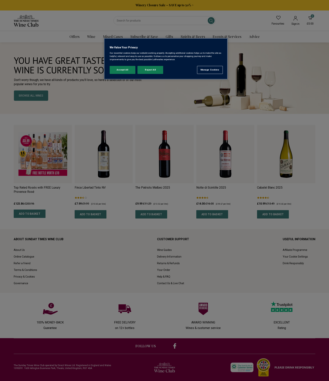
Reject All (150, 69)
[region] (166, 58)
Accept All (122, 69)
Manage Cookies (209, 69)
